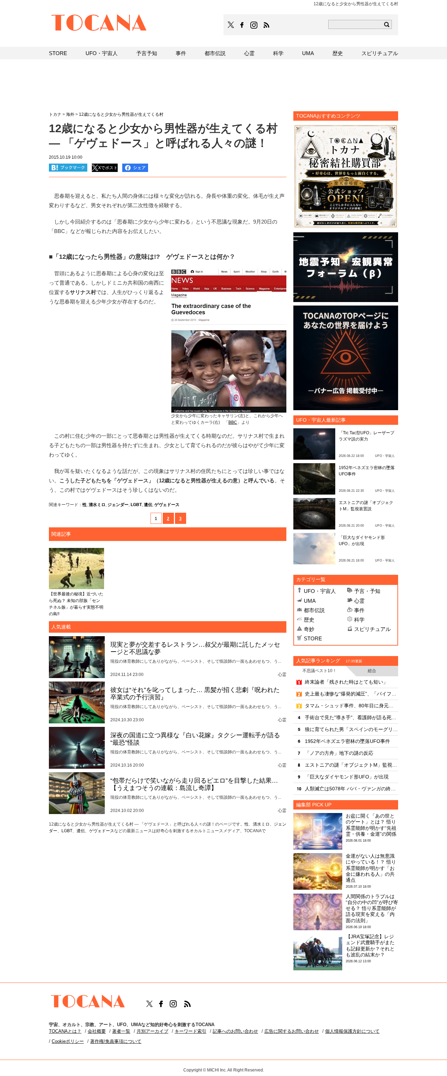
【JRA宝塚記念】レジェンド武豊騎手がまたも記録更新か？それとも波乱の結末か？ (370, 945)
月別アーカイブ (152, 1031)
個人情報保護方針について (352, 1031)
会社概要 (97, 1031)
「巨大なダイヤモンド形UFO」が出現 (347, 777)
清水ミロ (97, 504)
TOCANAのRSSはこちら (266, 25)
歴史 (309, 620)
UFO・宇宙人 (320, 591)
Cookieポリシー (68, 1041)
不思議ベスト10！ (319, 670)
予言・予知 (367, 591)
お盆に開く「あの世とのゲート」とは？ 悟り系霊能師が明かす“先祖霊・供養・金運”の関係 (371, 825)
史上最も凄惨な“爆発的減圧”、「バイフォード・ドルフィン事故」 (351, 694)
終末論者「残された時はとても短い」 (346, 682)
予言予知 (146, 53)
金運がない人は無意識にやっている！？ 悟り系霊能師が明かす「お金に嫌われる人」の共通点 (371, 868)
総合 (372, 670)
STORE (313, 638)
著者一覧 (121, 1031)
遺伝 (148, 504)
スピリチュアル (372, 629)
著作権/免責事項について (115, 1041)
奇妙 (309, 629)
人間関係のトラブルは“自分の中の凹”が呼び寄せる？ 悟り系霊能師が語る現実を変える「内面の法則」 (372, 908)
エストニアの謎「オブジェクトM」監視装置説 (351, 765)
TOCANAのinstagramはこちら (254, 25)
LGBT (136, 504)
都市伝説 (314, 610)
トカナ (55, 114)
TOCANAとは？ (65, 1031)
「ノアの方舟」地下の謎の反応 (339, 753)
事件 (359, 610)
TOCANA (99, 23)
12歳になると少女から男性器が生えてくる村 (121, 114)
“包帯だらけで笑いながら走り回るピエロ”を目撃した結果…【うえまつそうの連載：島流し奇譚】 (194, 784)
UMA (310, 601)
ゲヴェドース (166, 504)
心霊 (359, 601)
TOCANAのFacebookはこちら (242, 25)
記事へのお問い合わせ (235, 1031)
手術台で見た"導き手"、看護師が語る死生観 (351, 717)
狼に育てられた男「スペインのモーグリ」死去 (351, 729)
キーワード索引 (190, 1031)
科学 (359, 620)
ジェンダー (118, 504)
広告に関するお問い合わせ (291, 1031)
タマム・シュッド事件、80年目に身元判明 (351, 705)
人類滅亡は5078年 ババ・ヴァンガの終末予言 (351, 788)
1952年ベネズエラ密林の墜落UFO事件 (347, 741)
